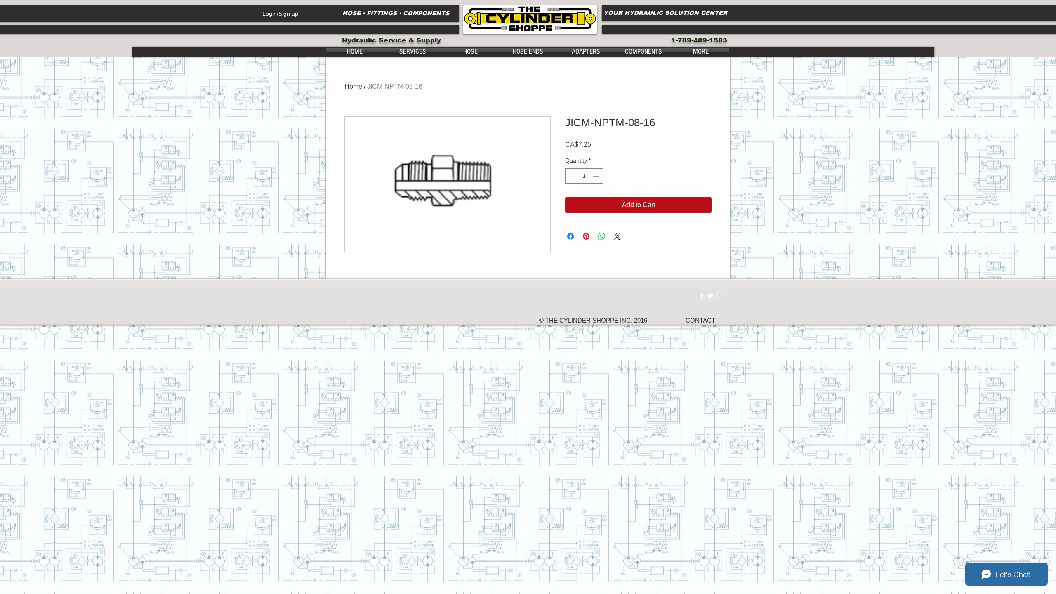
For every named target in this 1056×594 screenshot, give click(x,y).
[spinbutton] (584, 176)
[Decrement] (571, 176)
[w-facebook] (701, 295)
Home (353, 86)
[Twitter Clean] (710, 295)
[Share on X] (617, 236)
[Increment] (597, 176)
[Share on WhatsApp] (602, 236)
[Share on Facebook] (570, 236)
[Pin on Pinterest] (586, 236)
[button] (412, 51)
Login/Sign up (280, 13)
